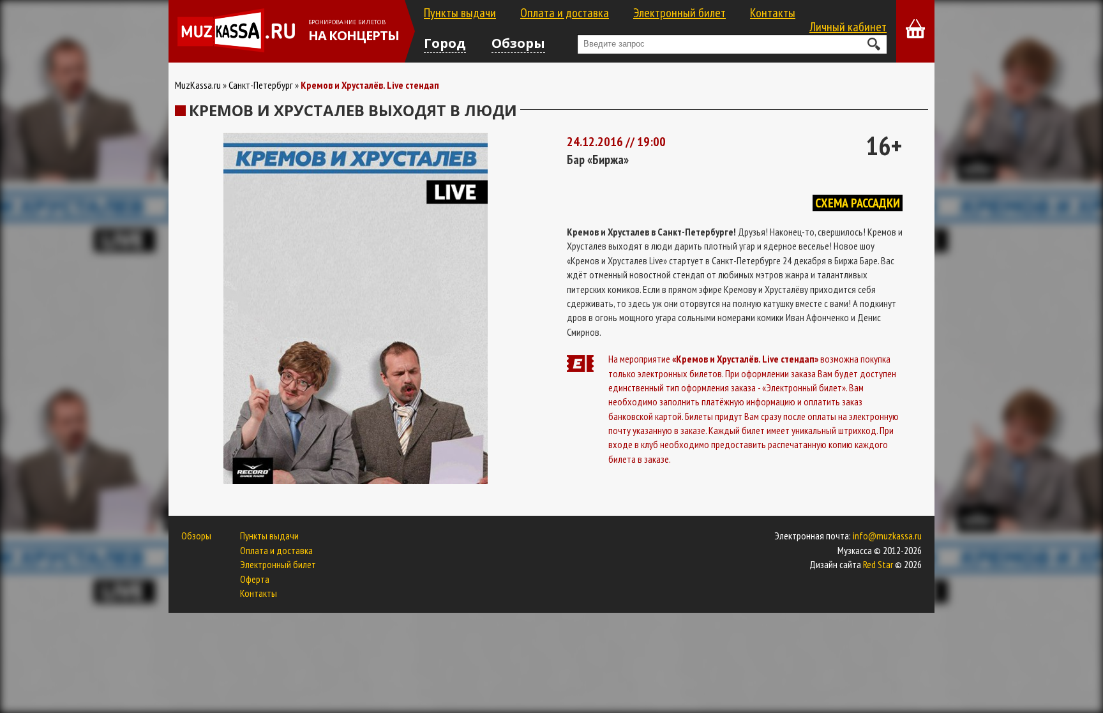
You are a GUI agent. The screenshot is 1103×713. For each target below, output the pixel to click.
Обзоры (518, 43)
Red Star (878, 564)
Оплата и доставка (564, 12)
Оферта (254, 579)
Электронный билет (679, 12)
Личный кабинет (848, 26)
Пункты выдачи (460, 12)
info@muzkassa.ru (887, 535)
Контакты (772, 12)
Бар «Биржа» (598, 159)
